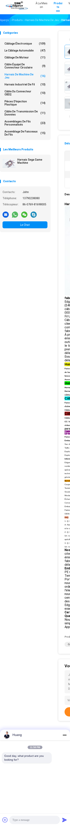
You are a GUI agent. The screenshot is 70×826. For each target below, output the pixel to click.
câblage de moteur (25, 57)
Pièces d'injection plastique (25, 103)
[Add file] (5, 820)
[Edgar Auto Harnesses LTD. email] (6, 214)
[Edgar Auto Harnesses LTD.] (17, 5)
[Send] (64, 820)
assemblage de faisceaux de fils (25, 133)
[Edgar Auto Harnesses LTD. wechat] (24, 214)
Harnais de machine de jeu (25, 76)
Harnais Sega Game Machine (29, 161)
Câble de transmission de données (25, 113)
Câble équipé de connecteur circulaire (25, 66)
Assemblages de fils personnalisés (25, 123)
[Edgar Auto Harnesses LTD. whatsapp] (15, 214)
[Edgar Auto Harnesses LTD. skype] (34, 214)
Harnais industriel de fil (25, 84)
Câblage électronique (25, 43)
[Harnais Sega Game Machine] (9, 163)
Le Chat (25, 224)
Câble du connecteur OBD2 (25, 93)
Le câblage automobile (25, 50)
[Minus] (64, 735)
